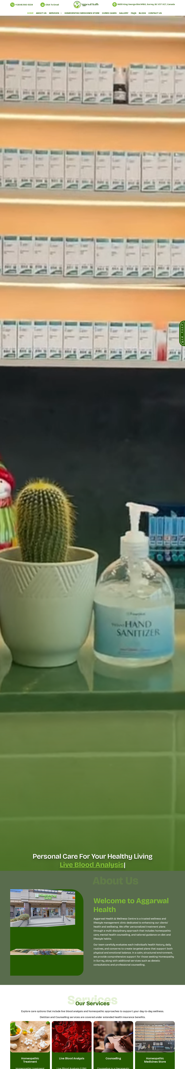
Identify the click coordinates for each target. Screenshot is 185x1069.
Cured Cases (109, 13)
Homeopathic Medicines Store (82, 13)
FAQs (133, 13)
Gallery (123, 13)
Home (30, 13)
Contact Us (155, 13)
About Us (41, 13)
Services (54, 13)
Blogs (142, 13)
